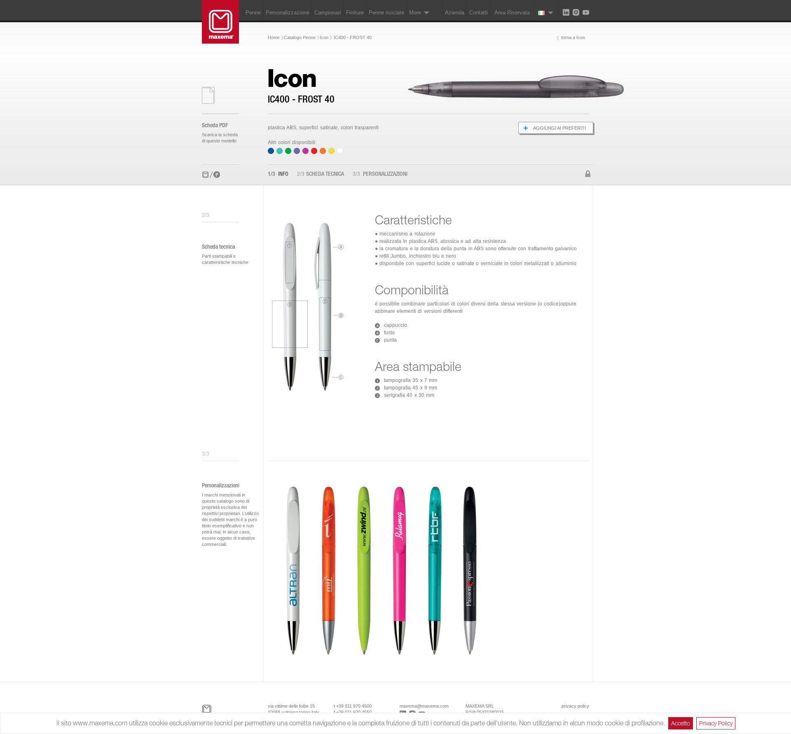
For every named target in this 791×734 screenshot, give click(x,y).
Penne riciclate (386, 12)
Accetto (680, 723)
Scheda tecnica (320, 174)
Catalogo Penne (300, 37)
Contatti (478, 12)
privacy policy (575, 706)
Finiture (355, 12)
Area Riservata (512, 12)
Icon (324, 37)
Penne (253, 12)
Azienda (454, 12)
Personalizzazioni (380, 174)
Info (278, 174)
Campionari (327, 12)
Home (274, 37)
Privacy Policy (715, 723)
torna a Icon (573, 37)
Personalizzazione (287, 12)
